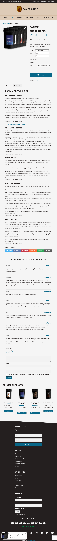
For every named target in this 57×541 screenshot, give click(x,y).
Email (8, 369)
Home (5, 17)
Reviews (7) (17, 85)
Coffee (11, 17)
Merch (19, 17)
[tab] (9, 85)
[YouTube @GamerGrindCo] (52, 533)
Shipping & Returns (20, 463)
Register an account (20, 514)
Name (8, 363)
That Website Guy (31, 540)
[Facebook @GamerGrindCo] (42, 533)
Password (17, 503)
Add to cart (40, 75)
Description (9, 85)
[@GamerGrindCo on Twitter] (3, 1)
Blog (16, 454)
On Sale (38, 17)
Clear (52, 56)
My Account (18, 483)
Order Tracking (36, 1)
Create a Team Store (20, 458)
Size (31, 53)
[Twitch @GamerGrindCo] (47, 533)
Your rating (9, 350)
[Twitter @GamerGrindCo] (31, 533)
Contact (45, 17)
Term (31, 56)
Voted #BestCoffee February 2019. (16, 124)
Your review (9, 355)
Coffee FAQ (18, 480)
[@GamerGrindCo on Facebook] (6, 1)
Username (18, 497)
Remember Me (20, 508)
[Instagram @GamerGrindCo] (37, 533)
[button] (28, 444)
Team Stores (28, 17)
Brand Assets (18, 461)
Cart (16, 488)
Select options (8, 411)
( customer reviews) (41, 35)
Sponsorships (43, 1)
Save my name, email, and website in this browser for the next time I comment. (29, 374)
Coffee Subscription (15, 535)
